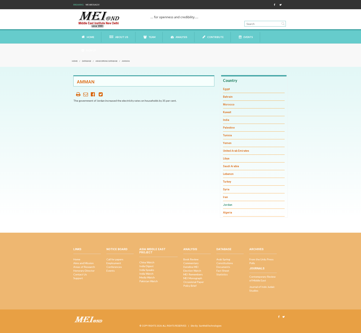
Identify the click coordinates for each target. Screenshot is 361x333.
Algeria (227, 212)
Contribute (215, 37)
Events (248, 37)
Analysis (181, 37)
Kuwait (227, 112)
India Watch (146, 273)
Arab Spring (223, 259)
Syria (226, 189)
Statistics (222, 274)
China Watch (146, 262)
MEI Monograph (192, 278)
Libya (226, 158)
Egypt (226, 89)
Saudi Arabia (231, 166)
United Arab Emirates (236, 150)
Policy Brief (189, 285)
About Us (121, 37)
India (226, 119)
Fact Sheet (222, 270)
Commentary (191, 263)
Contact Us (80, 274)
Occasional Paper (193, 281)
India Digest (146, 266)
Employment (113, 263)
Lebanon (228, 173)
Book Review (191, 259)
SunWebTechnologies (210, 326)
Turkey (227, 181)
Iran (225, 197)
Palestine (229, 127)
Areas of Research (84, 266)
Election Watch (192, 270)
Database (86, 61)
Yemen (227, 143)
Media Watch (147, 277)
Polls (252, 263)
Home (90, 37)
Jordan (227, 204)
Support (78, 278)
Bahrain (228, 96)
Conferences (114, 266)
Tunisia (227, 135)
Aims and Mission (83, 263)
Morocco (229, 104)
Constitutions (224, 263)
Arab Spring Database (107, 61)
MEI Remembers (193, 274)
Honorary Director (84, 270)
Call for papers (114, 259)
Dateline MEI (191, 266)
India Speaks (146, 269)
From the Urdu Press (261, 259)
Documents (223, 266)
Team (152, 37)
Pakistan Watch (148, 281)
